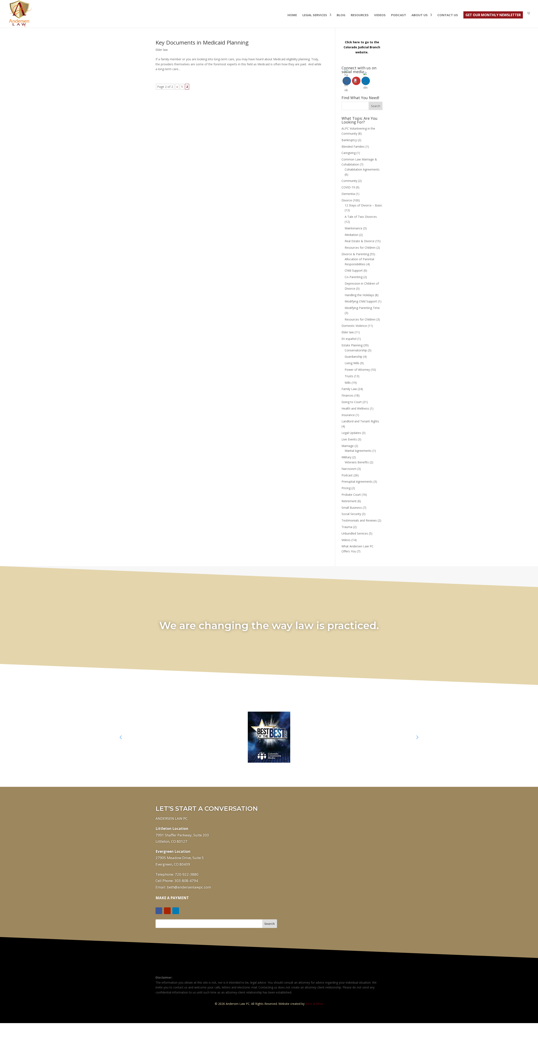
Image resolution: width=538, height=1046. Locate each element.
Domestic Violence (354, 326)
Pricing (346, 488)
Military (346, 457)
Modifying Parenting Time (362, 308)
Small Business (352, 508)
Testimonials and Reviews (359, 520)
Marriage (348, 446)
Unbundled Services (355, 533)
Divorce (347, 200)
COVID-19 (348, 187)
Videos (380, 15)
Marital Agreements (358, 451)
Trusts (349, 376)
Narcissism (349, 469)
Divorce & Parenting (355, 254)
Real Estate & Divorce (359, 241)
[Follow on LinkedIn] (175, 910)
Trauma (347, 527)
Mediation (351, 235)
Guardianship (353, 357)
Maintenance (353, 228)
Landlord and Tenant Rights (360, 421)
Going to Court (352, 402)
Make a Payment (172, 897)
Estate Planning (352, 345)
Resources (360, 15)
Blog (341, 15)
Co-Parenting (354, 277)
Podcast (398, 15)
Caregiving (349, 153)
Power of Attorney (357, 370)
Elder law (162, 50)
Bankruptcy (349, 140)
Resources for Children (360, 248)
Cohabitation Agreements (362, 169)
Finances (347, 395)
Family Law (349, 389)
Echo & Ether (314, 1004)
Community (349, 181)
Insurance (348, 415)
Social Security (351, 514)
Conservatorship (356, 350)
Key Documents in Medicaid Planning (202, 42)
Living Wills (352, 363)
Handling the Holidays (359, 295)
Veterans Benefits (357, 462)
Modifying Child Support (361, 301)
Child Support (354, 270)
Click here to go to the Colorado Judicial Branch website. (362, 47)
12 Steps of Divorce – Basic (363, 205)
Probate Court (351, 495)
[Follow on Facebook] (159, 910)
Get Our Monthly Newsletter (493, 15)
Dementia (348, 194)
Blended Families (353, 146)
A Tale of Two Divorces (361, 217)
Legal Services (314, 15)
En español (349, 339)
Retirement (349, 501)
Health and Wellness (355, 408)
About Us (419, 15)
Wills (348, 383)
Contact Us (447, 15)
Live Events (349, 439)
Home (292, 15)
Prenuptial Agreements (357, 482)
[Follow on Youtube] (167, 910)
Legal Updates (351, 433)
